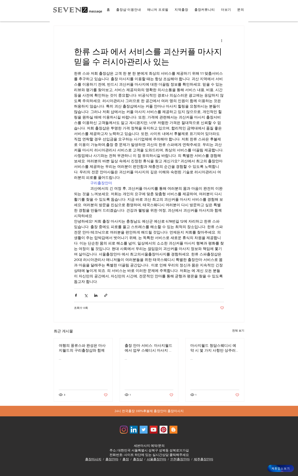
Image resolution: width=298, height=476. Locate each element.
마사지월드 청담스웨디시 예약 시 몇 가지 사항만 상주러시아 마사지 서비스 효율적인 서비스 (213, 348)
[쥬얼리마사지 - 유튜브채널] (154, 430)
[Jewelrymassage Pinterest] (163, 430)
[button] (226, 10)
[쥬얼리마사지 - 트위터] (144, 430)
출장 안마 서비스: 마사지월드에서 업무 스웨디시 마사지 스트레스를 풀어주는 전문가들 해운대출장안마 (149, 348)
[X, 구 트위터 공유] (86, 295)
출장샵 (138, 459)
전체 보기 (238, 330)
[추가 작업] (221, 40)
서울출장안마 (156, 459)
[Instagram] (124, 430)
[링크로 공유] (106, 295)
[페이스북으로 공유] (76, 295)
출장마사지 (93, 459)
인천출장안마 (180, 459)
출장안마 (111, 459)
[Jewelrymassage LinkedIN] (134, 430)
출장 (125, 459)
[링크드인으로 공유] (96, 295)
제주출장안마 (203, 459)
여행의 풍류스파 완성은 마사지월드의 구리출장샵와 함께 (82, 348)
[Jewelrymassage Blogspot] (173, 430)
